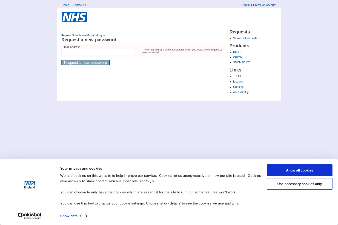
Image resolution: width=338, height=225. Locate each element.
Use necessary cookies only (299, 184)
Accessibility (241, 92)
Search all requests (245, 38)
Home (65, 5)
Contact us (79, 5)
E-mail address (70, 47)
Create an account (264, 5)
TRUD (237, 76)
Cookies (238, 87)
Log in (246, 5)
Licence (238, 81)
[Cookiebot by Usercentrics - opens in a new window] (30, 216)
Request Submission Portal (78, 35)
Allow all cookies (299, 170)
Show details (70, 216)
